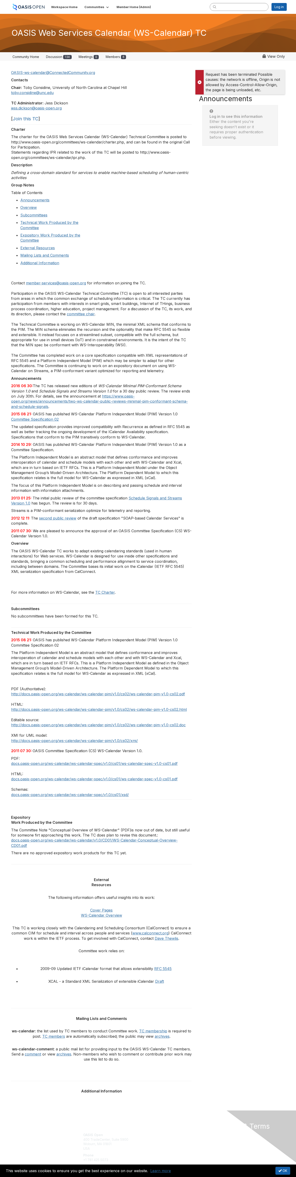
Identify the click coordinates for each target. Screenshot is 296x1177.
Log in (279, 7)
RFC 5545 (163, 968)
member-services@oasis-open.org (56, 283)
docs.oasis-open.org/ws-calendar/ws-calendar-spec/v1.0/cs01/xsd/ (70, 794)
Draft (159, 981)
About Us (224, 1135)
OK (284, 1171)
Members (115, 57)
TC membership (153, 1031)
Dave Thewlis (166, 938)
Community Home (25, 57)
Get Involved (159, 1135)
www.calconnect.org (150, 933)
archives (162, 1036)
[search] (214, 6)
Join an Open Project (166, 1142)
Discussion (58, 57)
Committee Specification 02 (35, 419)
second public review (57, 518)
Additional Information (39, 263)
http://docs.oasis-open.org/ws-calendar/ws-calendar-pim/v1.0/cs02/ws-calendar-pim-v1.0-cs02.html (99, 709)
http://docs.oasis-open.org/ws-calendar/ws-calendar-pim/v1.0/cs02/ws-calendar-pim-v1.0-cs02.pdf (98, 694)
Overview (28, 207)
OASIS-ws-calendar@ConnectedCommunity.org (53, 72)
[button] (97, 6)
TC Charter (105, 592)
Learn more (160, 1170)
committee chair (81, 314)
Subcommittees (33, 215)
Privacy (222, 1139)
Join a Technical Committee (171, 1148)
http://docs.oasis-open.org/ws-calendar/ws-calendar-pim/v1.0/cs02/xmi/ (74, 740)
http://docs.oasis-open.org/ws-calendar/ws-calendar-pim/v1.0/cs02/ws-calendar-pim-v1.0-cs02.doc (98, 725)
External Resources (37, 248)
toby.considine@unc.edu (32, 92)
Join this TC (25, 119)
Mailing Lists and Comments (44, 255)
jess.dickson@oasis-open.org (36, 108)
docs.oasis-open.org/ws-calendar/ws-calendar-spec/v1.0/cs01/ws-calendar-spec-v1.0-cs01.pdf (94, 763)
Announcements (34, 200)
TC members (53, 1036)
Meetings (88, 57)
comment (33, 1054)
